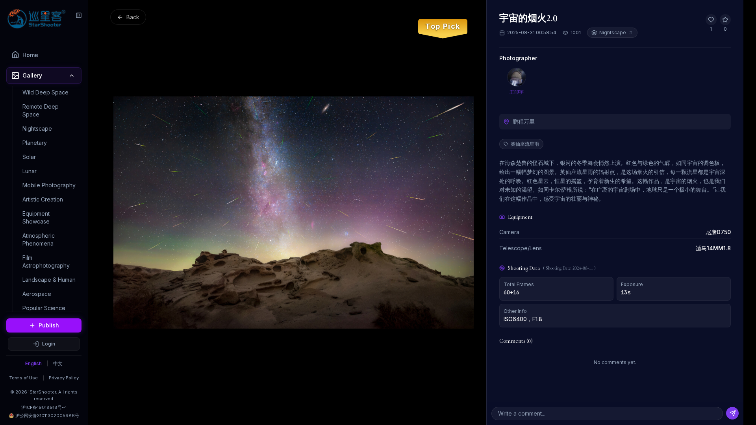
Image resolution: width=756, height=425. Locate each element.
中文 (58, 363)
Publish (49, 325)
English (33, 363)
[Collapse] (79, 15)
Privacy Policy (64, 378)
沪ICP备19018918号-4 (44, 407)
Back (132, 17)
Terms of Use (23, 378)
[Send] (732, 413)
